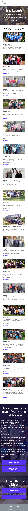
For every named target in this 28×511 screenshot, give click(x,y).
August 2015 (6, 156)
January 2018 (6, 67)
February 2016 (7, 134)
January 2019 (6, 44)
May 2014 (6, 249)
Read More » (6, 51)
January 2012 (6, 341)
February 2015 (7, 202)
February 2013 (7, 317)
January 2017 (6, 111)
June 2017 (6, 89)
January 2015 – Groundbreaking (12, 226)
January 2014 (6, 271)
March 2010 (6, 389)
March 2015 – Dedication (10, 180)
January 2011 (6, 365)
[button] (25, 3)
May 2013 (6, 295)
